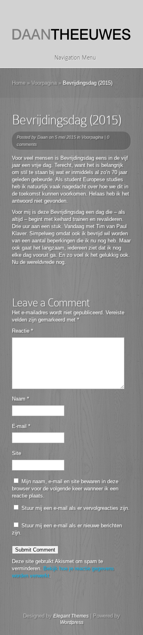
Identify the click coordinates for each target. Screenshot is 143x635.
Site (16, 453)
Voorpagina (44, 83)
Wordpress (71, 622)
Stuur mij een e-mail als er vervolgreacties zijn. (75, 508)
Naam (20, 399)
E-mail (21, 426)
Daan (42, 137)
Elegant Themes (71, 616)
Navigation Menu (75, 57)
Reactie (22, 331)
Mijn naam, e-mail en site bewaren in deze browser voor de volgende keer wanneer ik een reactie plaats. (65, 488)
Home (18, 83)
